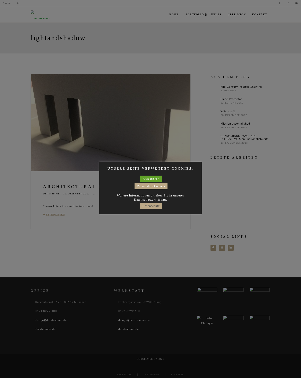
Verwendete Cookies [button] (151, 186)
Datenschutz (151, 206)
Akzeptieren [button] (151, 178)
